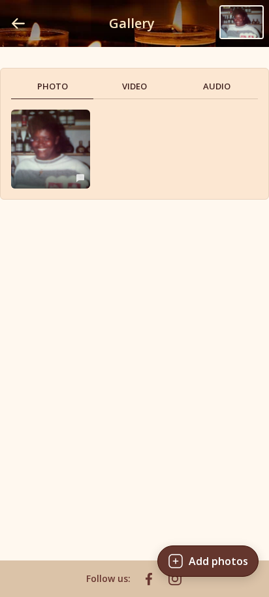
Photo (52, 86)
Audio (216, 86)
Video (134, 86)
